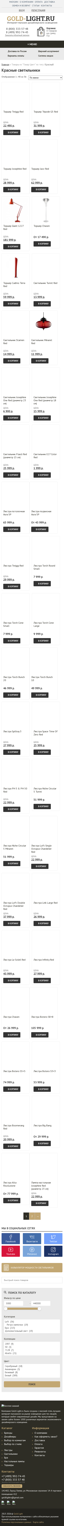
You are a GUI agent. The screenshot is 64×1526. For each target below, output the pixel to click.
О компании (26, 1)
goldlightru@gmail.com (12, 1497)
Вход (22, 10)
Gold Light (18, 1513)
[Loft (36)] (32, 1321)
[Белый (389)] (32, 1375)
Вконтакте (32, 1241)
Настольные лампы (14, 1461)
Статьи (35, 5)
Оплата (39, 1)
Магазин (13, 1)
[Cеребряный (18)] (32, 1366)
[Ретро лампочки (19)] (32, 1324)
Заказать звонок (12, 1486)
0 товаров (51, 30)
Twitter (53, 1241)
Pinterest (32, 1254)
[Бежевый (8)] (32, 1372)
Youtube (10, 1254)
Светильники (11, 1453)
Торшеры (9, 1465)
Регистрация (38, 10)
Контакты (46, 5)
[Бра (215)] (32, 1327)
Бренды (8, 1432)
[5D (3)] (32, 1347)
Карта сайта (38, 1522)
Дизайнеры (10, 1436)
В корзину (13, 132)
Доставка (49, 1)
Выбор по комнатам (15, 1440)
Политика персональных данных (16, 1522)
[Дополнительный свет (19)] (32, 1331)
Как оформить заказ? (45, 1436)
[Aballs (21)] (32, 1353)
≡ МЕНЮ (32, 44)
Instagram (53, 1254)
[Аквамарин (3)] (32, 1369)
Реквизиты (40, 1451)
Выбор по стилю (13, 1444)
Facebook (11, 1241)
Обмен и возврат (21, 5)
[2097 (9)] (32, 1343)
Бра (6, 1457)
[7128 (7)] (32, 1350)
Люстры (8, 1450)
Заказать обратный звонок (17, 35)
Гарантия (39, 1447)
